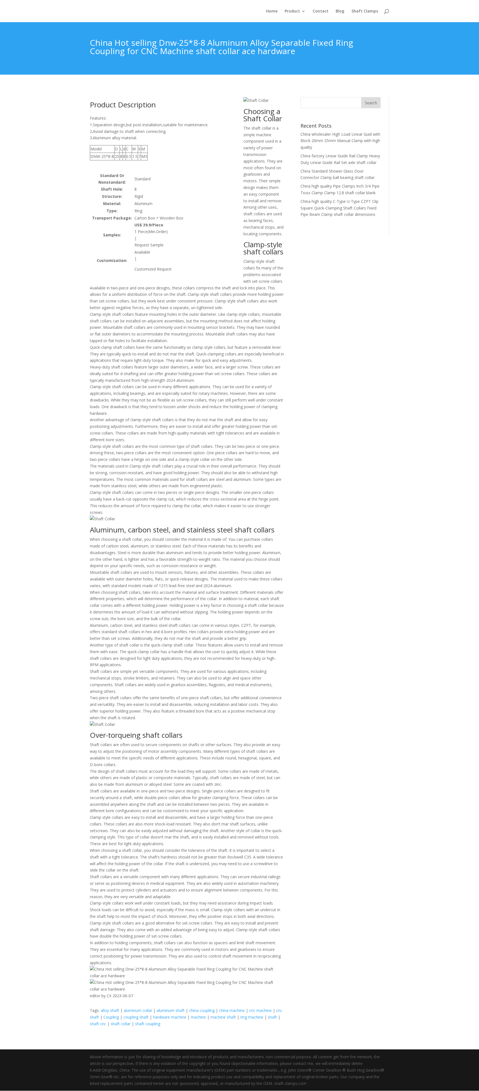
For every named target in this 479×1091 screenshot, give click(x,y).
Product (292, 11)
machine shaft (223, 1017)
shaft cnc (98, 1023)
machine (198, 1017)
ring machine (251, 1017)
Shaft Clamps (364, 11)
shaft (272, 1017)
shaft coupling (147, 1023)
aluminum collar (138, 1010)
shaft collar (121, 1023)
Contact (320, 11)
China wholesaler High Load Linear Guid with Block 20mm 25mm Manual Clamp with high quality (340, 141)
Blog (340, 11)
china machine (232, 1010)
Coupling (111, 1017)
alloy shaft (110, 1010)
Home (271, 11)
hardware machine (169, 1017)
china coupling (202, 1010)
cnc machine (260, 1010)
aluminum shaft (171, 1010)
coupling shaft (136, 1017)
